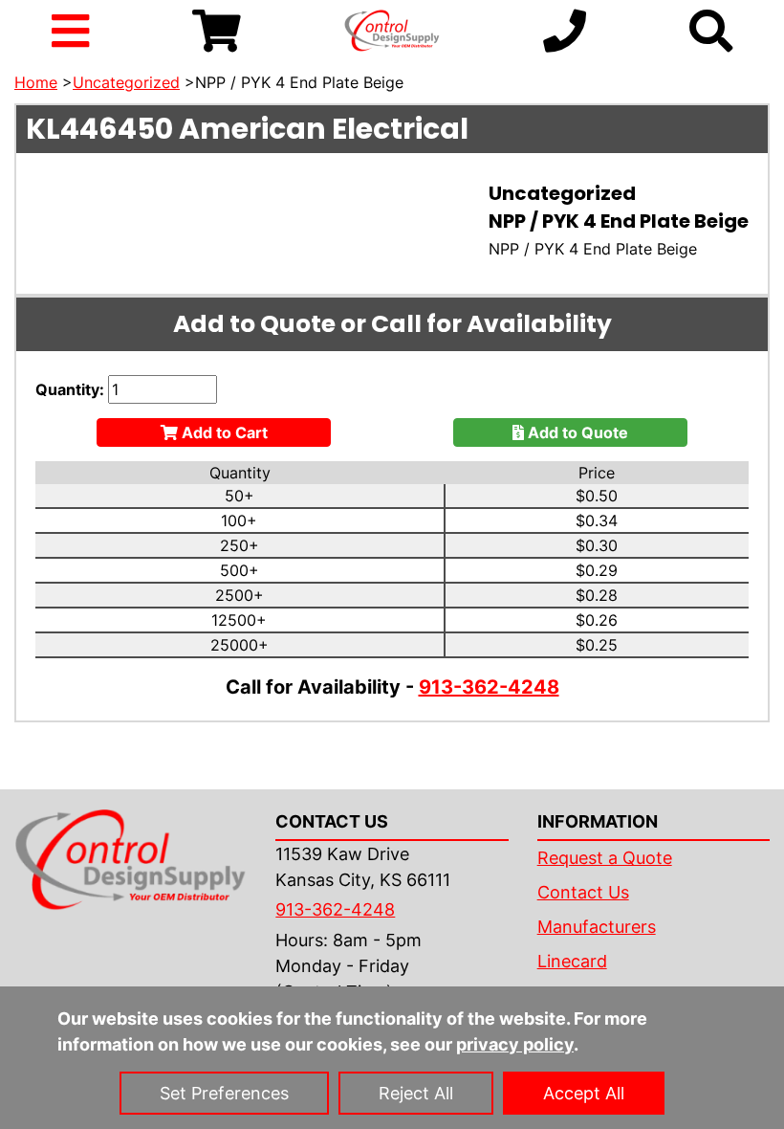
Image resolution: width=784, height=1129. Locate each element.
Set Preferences (224, 1093)
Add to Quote (576, 432)
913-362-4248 (489, 686)
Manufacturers (596, 927)
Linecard (572, 961)
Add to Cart (223, 432)
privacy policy (515, 1044)
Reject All (416, 1093)
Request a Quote (604, 858)
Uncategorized (126, 82)
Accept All (583, 1093)
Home (35, 82)
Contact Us (583, 892)
